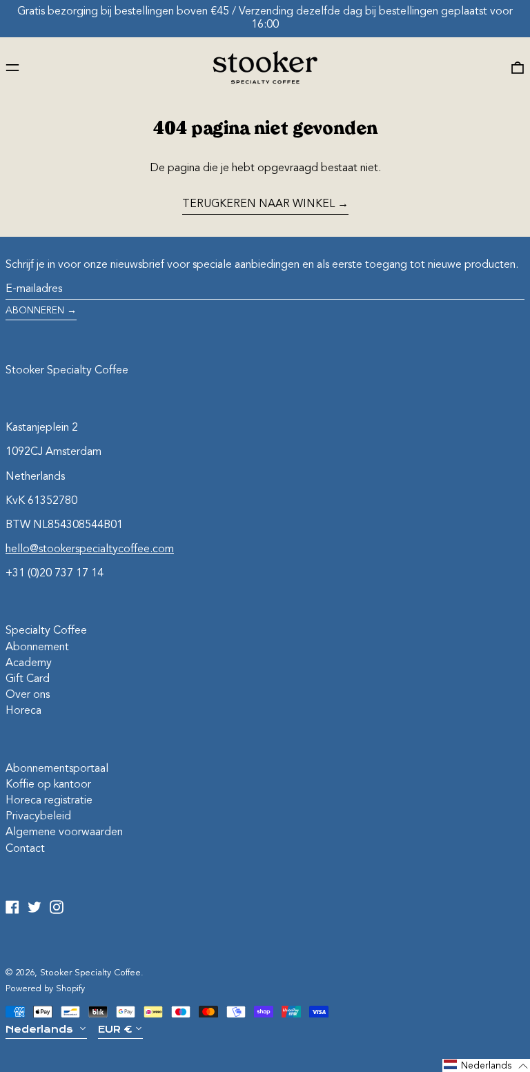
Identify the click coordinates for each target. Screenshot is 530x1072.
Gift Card (28, 679)
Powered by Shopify (45, 988)
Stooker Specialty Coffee (67, 370)
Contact (25, 849)
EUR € (115, 1029)
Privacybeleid (38, 816)
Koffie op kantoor (48, 784)
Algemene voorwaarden (64, 832)
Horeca (23, 711)
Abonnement (37, 647)
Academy (29, 663)
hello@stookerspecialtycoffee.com (90, 549)
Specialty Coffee (46, 630)
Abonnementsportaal (57, 768)
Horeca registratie (49, 800)
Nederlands (41, 1029)
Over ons (28, 695)
